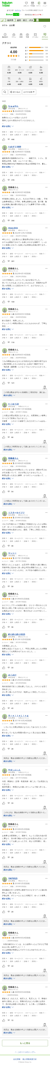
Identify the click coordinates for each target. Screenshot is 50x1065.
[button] (15, 107)
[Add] (45, 26)
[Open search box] (5, 92)
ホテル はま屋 (8, 25)
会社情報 (16, 1059)
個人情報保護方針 (29, 1059)
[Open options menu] (46, 106)
